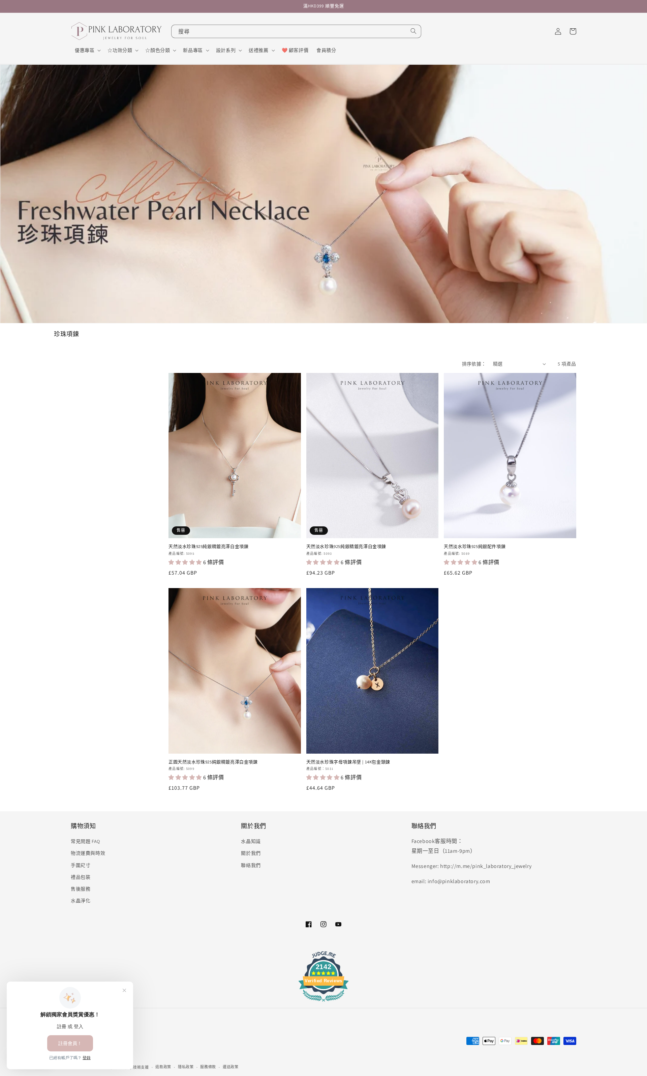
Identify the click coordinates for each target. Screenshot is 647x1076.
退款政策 (163, 1067)
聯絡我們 (250, 865)
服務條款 (208, 1067)
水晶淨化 (80, 901)
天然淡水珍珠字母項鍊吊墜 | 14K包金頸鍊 (348, 762)
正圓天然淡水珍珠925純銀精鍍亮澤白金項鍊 (213, 762)
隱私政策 (186, 1067)
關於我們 (250, 853)
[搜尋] (413, 31)
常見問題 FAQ (85, 841)
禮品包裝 (80, 877)
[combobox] (296, 31)
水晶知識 (250, 841)
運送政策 (231, 1067)
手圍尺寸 (80, 865)
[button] (87, 50)
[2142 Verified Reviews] (323, 1002)
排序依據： (474, 364)
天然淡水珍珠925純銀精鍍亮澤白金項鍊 (208, 546)
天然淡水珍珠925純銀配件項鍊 (474, 546)
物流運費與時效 (88, 853)
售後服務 (80, 889)
